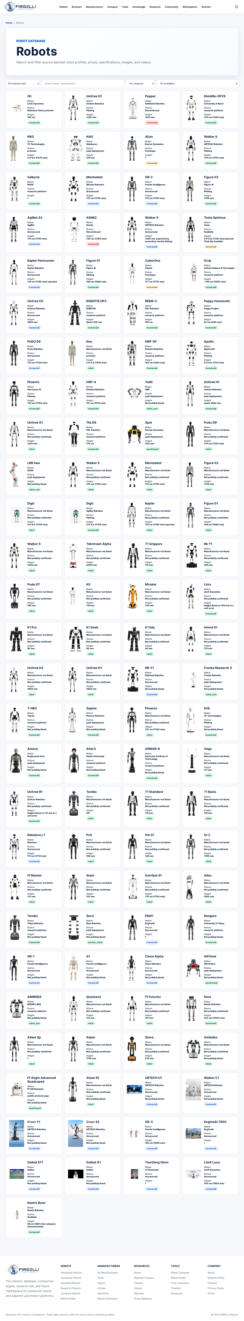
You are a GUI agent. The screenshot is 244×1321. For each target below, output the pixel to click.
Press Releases (143, 1298)
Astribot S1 (153, 875)
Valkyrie (33, 177)
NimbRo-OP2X (215, 96)
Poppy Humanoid (217, 301)
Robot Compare (180, 1272)
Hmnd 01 (210, 627)
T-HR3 (32, 708)
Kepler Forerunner (40, 260)
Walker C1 (211, 1078)
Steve (149, 1037)
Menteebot (94, 177)
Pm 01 (149, 835)
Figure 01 (93, 260)
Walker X (151, 217)
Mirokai (150, 584)
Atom (90, 875)
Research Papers (144, 1277)
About (211, 1272)
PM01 (149, 916)
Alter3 (91, 749)
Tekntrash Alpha (98, 544)
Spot (148, 422)
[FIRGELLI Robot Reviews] (21, 6)
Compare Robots (70, 1293)
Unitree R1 (35, 792)
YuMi (149, 382)
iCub (207, 260)
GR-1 (30, 956)
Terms (211, 1293)
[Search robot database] (236, 7)
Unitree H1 (212, 382)
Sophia (91, 708)
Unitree (102, 1288)
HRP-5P (151, 341)
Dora (207, 997)
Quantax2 (93, 997)
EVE (207, 708)
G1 (88, 956)
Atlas (149, 136)
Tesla (101, 1277)
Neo (89, 341)
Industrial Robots (70, 1282)
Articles (206, 6)
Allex (208, 875)
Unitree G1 (94, 96)
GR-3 (149, 1122)
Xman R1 (92, 1078)
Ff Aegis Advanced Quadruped (41, 1079)
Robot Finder (68, 1298)
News (137, 1272)
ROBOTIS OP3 (96, 301)
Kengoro (210, 916)
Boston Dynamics (108, 1298)
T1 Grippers (153, 544)
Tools (125, 6)
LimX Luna (212, 1162)
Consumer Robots (71, 1277)
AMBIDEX (34, 997)
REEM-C (151, 301)
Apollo (209, 341)
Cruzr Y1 (33, 1122)
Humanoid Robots (71, 1272)
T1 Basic (210, 792)
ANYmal (210, 956)
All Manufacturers (108, 1272)
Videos (138, 1288)
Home (9, 22)
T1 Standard (154, 792)
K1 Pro (32, 627)
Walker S (210, 136)
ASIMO (91, 217)
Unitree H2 (35, 301)
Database (176, 1293)
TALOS (91, 422)
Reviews (77, 6)
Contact (212, 1282)
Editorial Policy (216, 1277)
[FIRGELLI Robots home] (24, 1269)
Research (155, 6)
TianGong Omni (156, 1162)
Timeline (176, 1288)
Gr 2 (207, 835)
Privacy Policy (216, 1288)
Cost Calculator (180, 1282)
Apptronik (103, 1293)
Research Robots (71, 1288)
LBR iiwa (33, 463)
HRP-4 (91, 382)
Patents (138, 1282)
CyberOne (152, 260)
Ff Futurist (153, 997)
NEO (30, 136)
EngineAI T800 (215, 1122)
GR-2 (149, 177)
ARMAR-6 (152, 749)
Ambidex (211, 1037)
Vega (208, 749)
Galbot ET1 (35, 1162)
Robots (63, 6)
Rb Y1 (208, 544)
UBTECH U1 (153, 1078)
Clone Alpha (154, 956)
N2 (88, 584)
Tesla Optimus (215, 217)
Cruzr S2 (92, 1122)
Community (171, 6)
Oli (29, 96)
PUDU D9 (34, 341)
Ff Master (34, 875)
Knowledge (139, 6)
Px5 (89, 835)
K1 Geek (92, 627)
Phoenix (33, 382)
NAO (89, 136)
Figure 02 (211, 177)
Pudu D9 (210, 422)
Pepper (150, 96)
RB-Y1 (149, 668)
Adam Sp (34, 1037)
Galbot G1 (93, 1162)
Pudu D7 (33, 584)
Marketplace (190, 6)
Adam (90, 1037)
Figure (101, 1282)
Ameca (32, 749)
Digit (30, 503)
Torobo (91, 792)
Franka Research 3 (218, 668)
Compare (112, 6)
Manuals (139, 1293)
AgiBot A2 (35, 217)
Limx (207, 584)
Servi (90, 916)
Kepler (150, 503)
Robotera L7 (36, 835)
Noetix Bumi (36, 1203)
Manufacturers (94, 6)
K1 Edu (150, 627)
